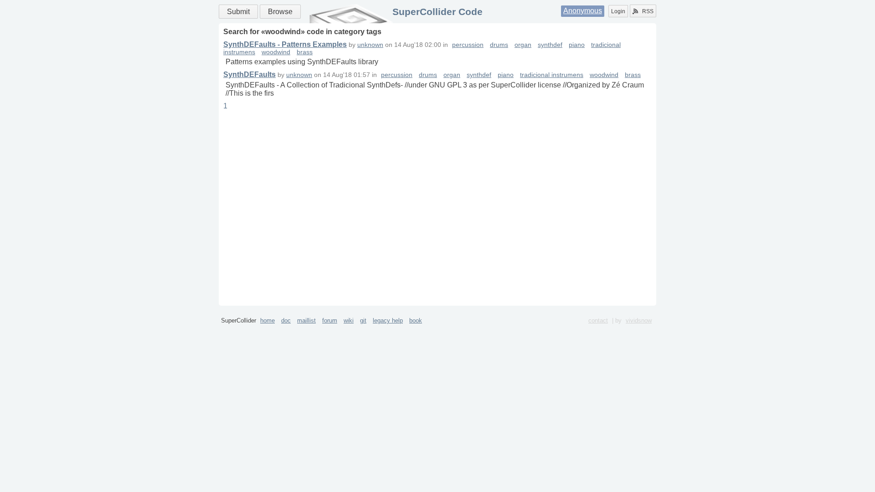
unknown (370, 44)
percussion (468, 44)
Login (618, 11)
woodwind (276, 52)
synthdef (550, 44)
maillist (306, 320)
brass (305, 52)
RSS (648, 11)
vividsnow (639, 320)
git (363, 320)
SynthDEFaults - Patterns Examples (285, 44)
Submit (238, 11)
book (415, 320)
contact (598, 320)
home (267, 320)
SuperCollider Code (437, 11)
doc (286, 320)
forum (329, 320)
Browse (280, 11)
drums (499, 44)
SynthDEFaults (249, 74)
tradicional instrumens (551, 75)
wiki (349, 320)
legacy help (388, 320)
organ (523, 44)
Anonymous (582, 11)
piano (577, 44)
